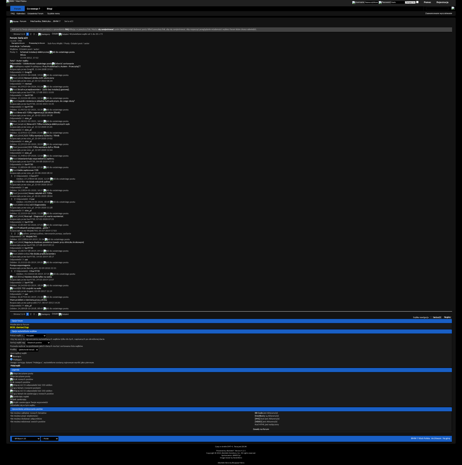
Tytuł (12, 61)
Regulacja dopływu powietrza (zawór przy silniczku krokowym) (54, 242)
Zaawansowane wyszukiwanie (438, 13)
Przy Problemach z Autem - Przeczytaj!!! (62, 66)
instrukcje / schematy (20, 46)
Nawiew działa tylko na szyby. (38, 277)
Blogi (49, 9)
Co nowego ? (33, 9)
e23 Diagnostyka (38, 205)
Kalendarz (21, 13)
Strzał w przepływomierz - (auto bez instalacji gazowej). (43, 89)
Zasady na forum (261, 429)
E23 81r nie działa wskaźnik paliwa (34, 182)
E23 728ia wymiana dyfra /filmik (44, 147)
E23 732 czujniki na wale (29, 288)
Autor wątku (22, 61)
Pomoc (427, 2)
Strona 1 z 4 (19, 34)
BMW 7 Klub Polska (420, 438)
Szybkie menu (53, 13)
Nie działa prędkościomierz (43, 254)
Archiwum (436, 438)
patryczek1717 (34, 303)
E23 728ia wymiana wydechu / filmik (41, 136)
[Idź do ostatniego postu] (56, 75)
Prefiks (13, 349)
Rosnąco (16, 356)
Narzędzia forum (18, 43)
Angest (30, 291)
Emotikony (260, 416)
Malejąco (17, 360)
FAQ (13, 13)
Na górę (447, 318)
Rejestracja (442, 2)
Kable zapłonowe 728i (28, 170)
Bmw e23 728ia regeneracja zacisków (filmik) (39, 112)
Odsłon (26, 63)
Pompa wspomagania (20, 265)
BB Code (259, 413)
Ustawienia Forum (35, 13)
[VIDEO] (258, 422)
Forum (17, 9)
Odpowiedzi (15, 63)
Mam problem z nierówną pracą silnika (28, 300)
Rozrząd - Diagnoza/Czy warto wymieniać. (44, 216)
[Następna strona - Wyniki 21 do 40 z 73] (44, 33)
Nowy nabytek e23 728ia (40, 193)
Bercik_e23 (32, 268)
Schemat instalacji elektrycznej (34, 52)
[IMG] (257, 419)
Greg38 (30, 69)
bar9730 (31, 92)
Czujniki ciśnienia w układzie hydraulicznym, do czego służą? (46, 101)
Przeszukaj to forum (37, 43)
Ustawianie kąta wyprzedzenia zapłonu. (36, 159)
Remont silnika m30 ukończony (39, 78)
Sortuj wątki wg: (17, 342)
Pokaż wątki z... (17, 335)
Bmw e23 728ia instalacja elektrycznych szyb (48, 124)
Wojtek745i (32, 231)
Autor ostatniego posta (41, 63)
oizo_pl (30, 81)
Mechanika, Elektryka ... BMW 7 (45, 21)
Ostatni (55, 34)
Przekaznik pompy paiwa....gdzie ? (34, 228)
